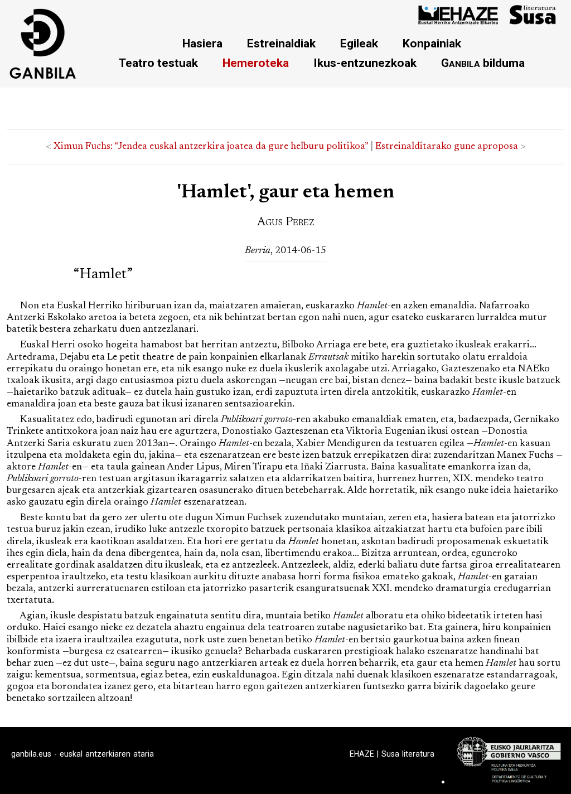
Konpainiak (432, 43)
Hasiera (202, 43)
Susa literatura (407, 753)
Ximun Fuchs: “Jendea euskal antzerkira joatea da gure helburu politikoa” (211, 147)
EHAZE (362, 753)
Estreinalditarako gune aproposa (446, 147)
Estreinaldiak (281, 43)
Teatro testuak (158, 63)
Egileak (359, 43)
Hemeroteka (255, 63)
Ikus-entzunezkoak (365, 63)
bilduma (483, 63)
